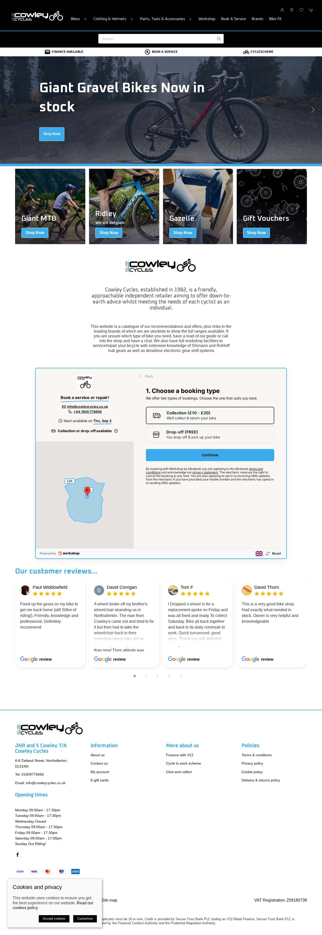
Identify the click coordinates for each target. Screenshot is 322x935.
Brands (257, 19)
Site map (109, 900)
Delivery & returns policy (261, 780)
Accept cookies (54, 918)
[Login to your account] (282, 10)
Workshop (206, 19)
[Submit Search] (219, 39)
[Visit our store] (292, 10)
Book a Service (233, 19)
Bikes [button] (75, 19)
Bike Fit (275, 19)
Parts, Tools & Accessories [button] (162, 19)
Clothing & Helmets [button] (110, 19)
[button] (301, 10)
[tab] (134, 676)
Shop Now (51, 134)
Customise (85, 918)
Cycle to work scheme (183, 763)
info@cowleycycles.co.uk (45, 783)
